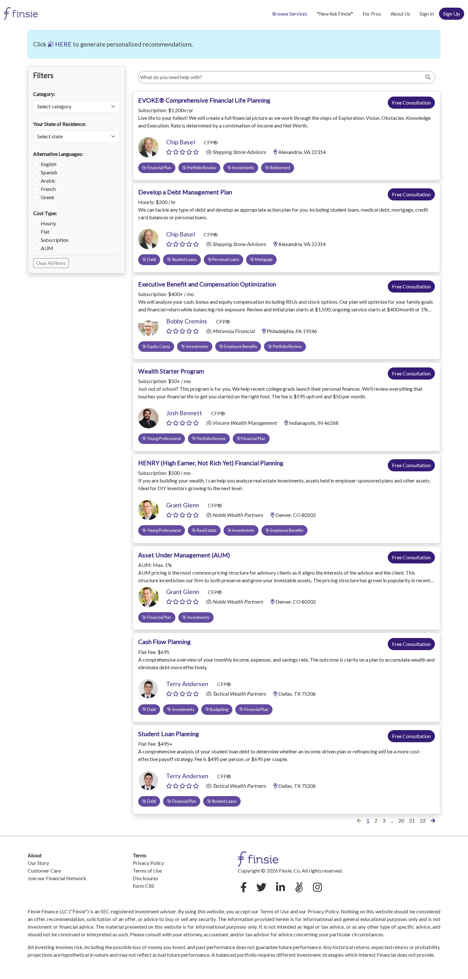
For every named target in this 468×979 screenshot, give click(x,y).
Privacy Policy (148, 863)
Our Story (38, 863)
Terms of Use (147, 870)
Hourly (48, 223)
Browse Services (289, 14)
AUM (47, 248)
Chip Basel (180, 142)
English (48, 164)
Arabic (48, 181)
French (48, 189)
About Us (400, 14)
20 (401, 820)
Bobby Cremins (186, 321)
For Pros (372, 14)
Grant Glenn (182, 505)
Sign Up (451, 14)
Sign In (427, 14)
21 (412, 820)
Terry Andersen (187, 683)
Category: (44, 94)
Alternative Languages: (58, 154)
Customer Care (44, 870)
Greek (47, 197)
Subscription (54, 240)
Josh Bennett (184, 413)
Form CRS (143, 886)
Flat (45, 231)
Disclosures (145, 878)
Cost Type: (45, 213)
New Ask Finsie (335, 14)
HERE (63, 44)
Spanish (49, 172)
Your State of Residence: (59, 124)
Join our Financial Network (57, 878)
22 (423, 820)
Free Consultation (411, 102)
